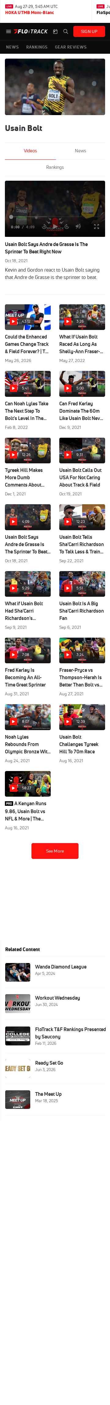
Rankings (55, 167)
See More (55, 851)
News (80, 151)
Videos (30, 151)
